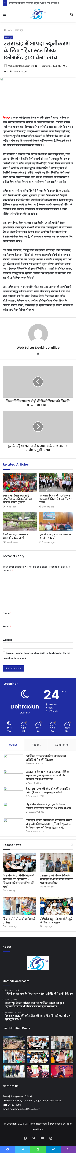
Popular (12, 744)
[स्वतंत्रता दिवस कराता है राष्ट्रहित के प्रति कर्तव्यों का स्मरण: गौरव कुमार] (20, 482)
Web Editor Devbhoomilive (21, 66)
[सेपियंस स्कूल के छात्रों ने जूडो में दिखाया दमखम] (56, 906)
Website (7, 639)
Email (7, 626)
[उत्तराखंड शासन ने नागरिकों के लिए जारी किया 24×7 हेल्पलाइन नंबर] (14, 1042)
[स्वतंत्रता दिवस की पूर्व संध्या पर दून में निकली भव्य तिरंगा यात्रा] (56, 482)
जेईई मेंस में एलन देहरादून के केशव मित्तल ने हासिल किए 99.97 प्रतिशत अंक (48, 806)
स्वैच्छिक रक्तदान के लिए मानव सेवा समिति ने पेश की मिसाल (46, 758)
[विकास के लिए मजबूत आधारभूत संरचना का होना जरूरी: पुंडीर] (14, 1071)
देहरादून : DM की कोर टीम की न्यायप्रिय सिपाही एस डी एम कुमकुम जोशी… (48, 790)
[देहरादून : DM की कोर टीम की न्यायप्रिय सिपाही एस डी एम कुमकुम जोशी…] (13, 793)
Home (9, 30)
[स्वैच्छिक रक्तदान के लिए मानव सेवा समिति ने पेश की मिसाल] (13, 761)
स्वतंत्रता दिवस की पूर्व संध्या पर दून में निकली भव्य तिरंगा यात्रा (55, 499)
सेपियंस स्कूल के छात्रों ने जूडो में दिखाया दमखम (56, 920)
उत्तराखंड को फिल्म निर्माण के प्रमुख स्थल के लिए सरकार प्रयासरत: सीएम (40, 3)
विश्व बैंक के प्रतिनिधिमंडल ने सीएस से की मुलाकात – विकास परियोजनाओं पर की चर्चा (18, 881)
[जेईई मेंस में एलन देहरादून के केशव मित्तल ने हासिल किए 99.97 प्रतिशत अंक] (13, 809)
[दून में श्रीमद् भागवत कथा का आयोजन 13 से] (56, 521)
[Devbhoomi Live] (38, 14)
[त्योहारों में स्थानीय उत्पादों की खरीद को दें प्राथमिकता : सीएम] (62, 1056)
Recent (36, 744)
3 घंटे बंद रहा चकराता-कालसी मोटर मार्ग (15, 536)
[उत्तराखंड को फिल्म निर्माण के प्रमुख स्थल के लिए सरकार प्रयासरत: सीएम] (56, 862)
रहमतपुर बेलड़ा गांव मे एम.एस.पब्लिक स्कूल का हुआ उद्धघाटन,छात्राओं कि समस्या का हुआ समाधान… (47, 775)
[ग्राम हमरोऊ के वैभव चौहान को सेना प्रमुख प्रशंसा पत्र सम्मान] (38, 1071)
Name (7, 613)
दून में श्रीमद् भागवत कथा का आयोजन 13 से (55, 536)
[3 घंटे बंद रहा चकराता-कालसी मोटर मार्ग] (20, 521)
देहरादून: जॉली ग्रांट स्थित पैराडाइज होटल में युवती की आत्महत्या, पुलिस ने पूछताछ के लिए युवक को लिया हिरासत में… (49, 823)
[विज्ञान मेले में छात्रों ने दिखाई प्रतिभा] (19, 906)
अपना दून (19, 30)
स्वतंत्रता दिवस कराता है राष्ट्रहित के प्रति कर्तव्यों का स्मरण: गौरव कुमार (17, 499)
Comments (62, 744)
